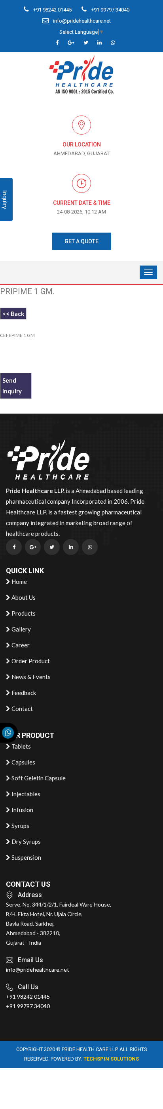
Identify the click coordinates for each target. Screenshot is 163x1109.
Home (18, 581)
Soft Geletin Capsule (38, 778)
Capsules (22, 762)
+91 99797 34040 (109, 10)
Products (23, 613)
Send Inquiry (12, 386)
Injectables (25, 793)
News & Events (30, 676)
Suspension (25, 857)
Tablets (20, 746)
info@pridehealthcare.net (81, 21)
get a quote (81, 241)
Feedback (23, 692)
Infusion (21, 809)
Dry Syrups (25, 841)
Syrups (19, 825)
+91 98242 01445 (52, 10)
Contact (21, 708)
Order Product (30, 660)
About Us (23, 597)
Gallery (20, 629)
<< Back (13, 313)
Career (20, 645)
